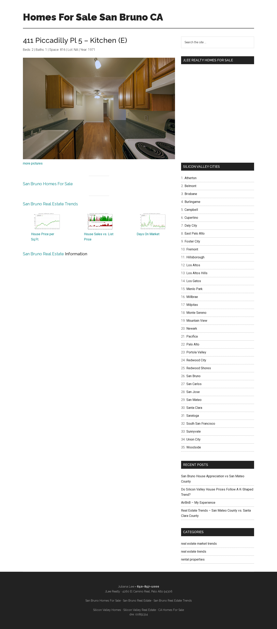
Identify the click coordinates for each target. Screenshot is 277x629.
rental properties (193, 559)
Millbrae (192, 297)
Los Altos (193, 265)
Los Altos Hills (196, 273)
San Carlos (194, 384)
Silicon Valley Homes (107, 610)
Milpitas (192, 305)
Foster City (192, 241)
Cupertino (191, 218)
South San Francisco (200, 423)
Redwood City (196, 360)
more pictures (33, 163)
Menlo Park (194, 289)
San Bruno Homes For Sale (48, 183)
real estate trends (193, 551)
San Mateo (194, 400)
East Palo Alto (195, 233)
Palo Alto (192, 344)
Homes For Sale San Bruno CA (93, 17)
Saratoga (192, 416)
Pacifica (192, 336)
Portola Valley (196, 352)
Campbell (191, 210)
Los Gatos (193, 281)
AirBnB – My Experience (198, 502)
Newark (191, 328)
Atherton (190, 178)
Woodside (193, 447)
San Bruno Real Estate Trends (50, 203)
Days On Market (148, 234)
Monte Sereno (196, 313)
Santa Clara (194, 408)
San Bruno (193, 376)
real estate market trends (199, 544)
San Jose (193, 392)
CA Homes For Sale (171, 610)
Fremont (192, 249)
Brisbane (191, 194)
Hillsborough (195, 257)
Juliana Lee (126, 586)
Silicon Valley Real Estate (139, 610)
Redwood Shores (198, 368)
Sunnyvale (193, 431)
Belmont (190, 186)
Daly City (191, 225)
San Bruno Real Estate (43, 253)
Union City (193, 439)
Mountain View (196, 321)
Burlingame (192, 202)
